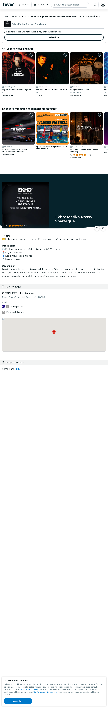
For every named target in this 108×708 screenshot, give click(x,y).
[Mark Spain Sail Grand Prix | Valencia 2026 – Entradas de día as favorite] (65, 115)
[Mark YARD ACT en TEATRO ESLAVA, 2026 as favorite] (65, 55)
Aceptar (17, 701)
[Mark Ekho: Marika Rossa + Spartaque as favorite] (103, 228)
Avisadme (53, 37)
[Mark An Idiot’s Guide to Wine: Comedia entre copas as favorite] (99, 115)
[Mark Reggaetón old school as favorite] (99, 55)
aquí (18, 369)
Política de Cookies (29, 689)
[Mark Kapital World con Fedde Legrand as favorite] (31, 55)
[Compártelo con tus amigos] (97, 228)
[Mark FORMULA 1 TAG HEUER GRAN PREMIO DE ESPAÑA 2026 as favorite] (31, 115)
